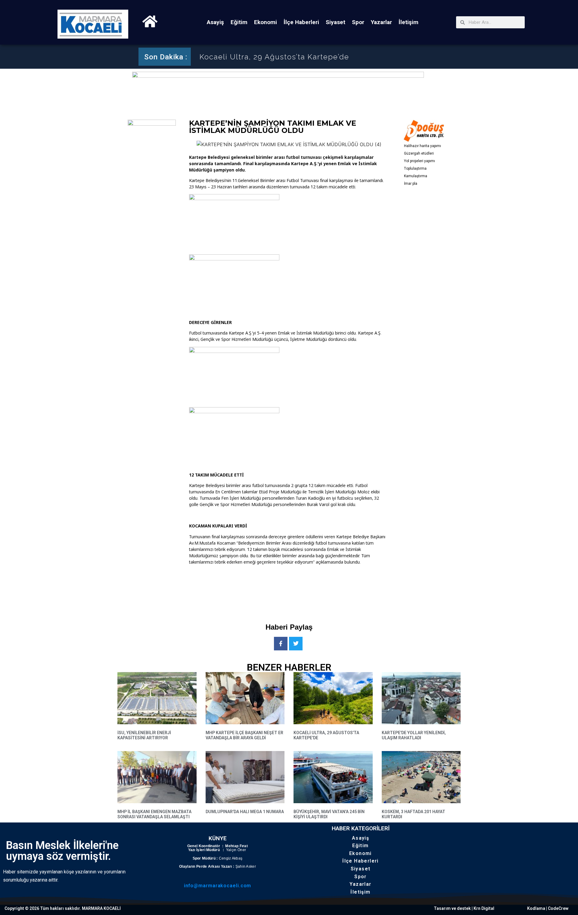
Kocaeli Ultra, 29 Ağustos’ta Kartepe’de (274, 56)
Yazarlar (381, 22)
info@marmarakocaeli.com (217, 885)
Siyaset (335, 22)
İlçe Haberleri (301, 22)
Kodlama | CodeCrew (547, 908)
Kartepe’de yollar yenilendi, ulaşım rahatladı (414, 735)
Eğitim (239, 22)
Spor (358, 22)
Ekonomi (265, 22)
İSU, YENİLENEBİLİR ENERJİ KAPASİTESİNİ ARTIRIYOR (144, 735)
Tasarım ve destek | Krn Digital (464, 908)
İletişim (408, 22)
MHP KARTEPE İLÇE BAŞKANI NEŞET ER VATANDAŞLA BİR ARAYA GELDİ (244, 735)
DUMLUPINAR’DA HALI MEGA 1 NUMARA (245, 811)
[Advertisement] (298, 588)
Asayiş (215, 22)
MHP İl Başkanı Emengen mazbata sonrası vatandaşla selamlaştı (154, 814)
